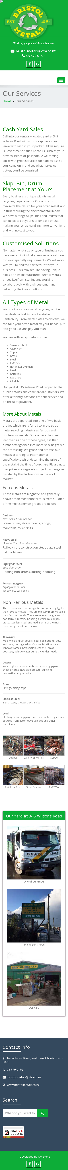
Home (7, 101)
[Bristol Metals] (34, 22)
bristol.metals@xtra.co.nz (36, 51)
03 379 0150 (35, 56)
